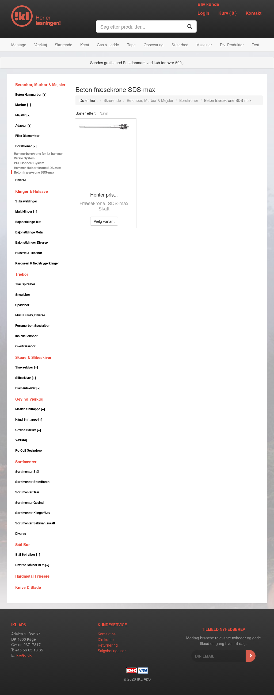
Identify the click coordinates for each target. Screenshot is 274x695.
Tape (131, 44)
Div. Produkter (232, 44)
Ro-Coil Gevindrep (28, 450)
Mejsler (23, 115)
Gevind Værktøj (29, 399)
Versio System (24, 158)
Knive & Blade (28, 587)
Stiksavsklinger (26, 201)
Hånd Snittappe (28, 419)
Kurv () (227, 13)
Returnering (108, 645)
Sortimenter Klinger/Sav (32, 512)
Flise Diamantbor (27, 135)
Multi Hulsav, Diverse (30, 315)
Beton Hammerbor (31, 94)
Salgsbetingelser (112, 650)
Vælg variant (104, 221)
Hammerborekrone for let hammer (38, 153)
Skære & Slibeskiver (33, 357)
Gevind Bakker (28, 430)
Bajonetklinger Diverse (31, 242)
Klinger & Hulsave (31, 191)
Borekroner (26, 146)
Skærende (63, 44)
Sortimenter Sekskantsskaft (35, 523)
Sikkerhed (180, 44)
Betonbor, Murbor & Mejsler (40, 84)
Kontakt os (107, 633)
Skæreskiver (26, 367)
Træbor (21, 274)
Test (255, 44)
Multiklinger (26, 211)
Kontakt (253, 13)
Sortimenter (25, 461)
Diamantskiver (27, 388)
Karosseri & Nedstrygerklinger (37, 263)
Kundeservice (112, 624)
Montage (18, 44)
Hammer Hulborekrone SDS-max (37, 168)
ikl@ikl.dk (24, 655)
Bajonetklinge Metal (29, 232)
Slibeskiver (25, 377)
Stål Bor (22, 544)
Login (203, 13)
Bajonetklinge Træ (28, 222)
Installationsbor (26, 336)
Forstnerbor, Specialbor (32, 325)
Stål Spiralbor (27, 554)
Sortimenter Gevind (29, 502)
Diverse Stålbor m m (32, 565)
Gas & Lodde (108, 44)
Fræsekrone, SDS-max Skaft (103, 205)
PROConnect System (29, 163)
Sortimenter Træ (27, 492)
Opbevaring (153, 44)
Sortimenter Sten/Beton (32, 481)
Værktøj (40, 44)
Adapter (23, 125)
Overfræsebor (25, 346)
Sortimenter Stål (27, 471)
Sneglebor (22, 294)
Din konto (106, 639)
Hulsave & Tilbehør (28, 253)
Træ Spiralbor (25, 284)
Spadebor (22, 305)
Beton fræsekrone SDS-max (34, 172)
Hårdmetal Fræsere (32, 576)
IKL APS (18, 624)
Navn (104, 113)
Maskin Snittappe (30, 409)
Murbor (23, 104)
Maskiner (204, 44)
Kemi (84, 44)
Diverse (20, 180)
